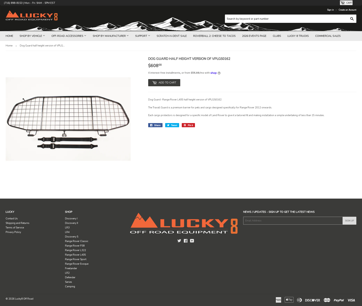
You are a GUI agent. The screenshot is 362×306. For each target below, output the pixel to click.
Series (68, 282)
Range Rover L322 (75, 250)
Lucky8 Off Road (24, 299)
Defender (70, 277)
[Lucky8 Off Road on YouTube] (192, 241)
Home (9, 36)
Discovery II (71, 223)
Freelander (71, 268)
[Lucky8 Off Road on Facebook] (186, 241)
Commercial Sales (328, 36)
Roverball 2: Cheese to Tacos (214, 36)
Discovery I (71, 218)
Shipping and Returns (17, 223)
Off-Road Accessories (67, 36)
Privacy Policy (13, 232)
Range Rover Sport (75, 259)
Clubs (277, 36)
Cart (349, 2)
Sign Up (349, 220)
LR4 (67, 232)
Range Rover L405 (75, 255)
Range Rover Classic (76, 241)
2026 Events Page (254, 36)
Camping (70, 286)
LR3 (67, 227)
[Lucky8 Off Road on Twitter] (179, 241)
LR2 (67, 273)
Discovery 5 (71, 236)
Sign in (330, 9)
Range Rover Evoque (76, 264)
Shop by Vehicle (31, 36)
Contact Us (12, 218)
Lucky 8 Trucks (298, 36)
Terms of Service (15, 227)
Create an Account (347, 9)
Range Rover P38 (75, 245)
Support (141, 36)
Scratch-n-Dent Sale (172, 36)
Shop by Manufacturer (110, 36)
